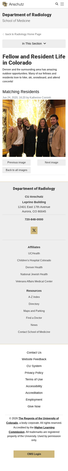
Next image (51, 162)
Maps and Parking (34, 310)
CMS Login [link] (34, 454)
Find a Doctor (34, 317)
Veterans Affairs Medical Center (34, 281)
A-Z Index (34, 297)
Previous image (16, 162)
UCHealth (34, 253)
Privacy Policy (34, 372)
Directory (34, 304)
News (34, 325)
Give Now (34, 406)
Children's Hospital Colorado (34, 260)
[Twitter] (34, 235)
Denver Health (34, 267)
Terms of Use (34, 379)
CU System (34, 366)
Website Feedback (34, 359)
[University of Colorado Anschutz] (13, 4)
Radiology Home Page (28, 34)
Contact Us (34, 352)
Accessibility (34, 386)
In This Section (32, 43)
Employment (34, 399)
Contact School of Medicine (34, 332)
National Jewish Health (34, 274)
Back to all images (16, 170)
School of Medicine (16, 21)
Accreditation (34, 392)
